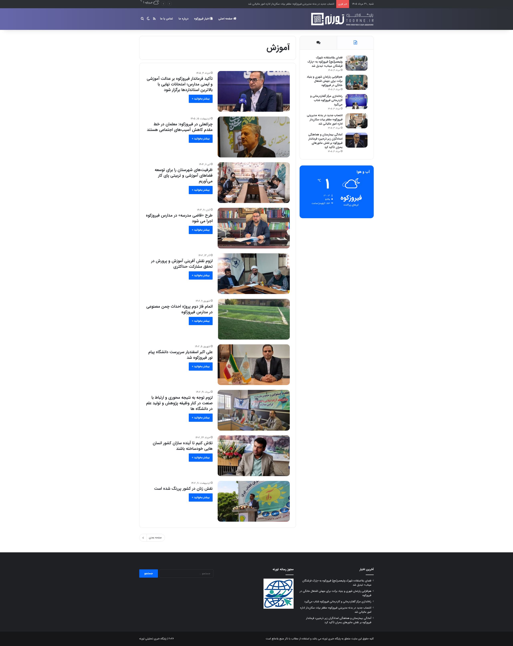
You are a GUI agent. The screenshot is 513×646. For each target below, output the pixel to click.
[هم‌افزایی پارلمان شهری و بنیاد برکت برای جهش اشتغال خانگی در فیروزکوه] (356, 82)
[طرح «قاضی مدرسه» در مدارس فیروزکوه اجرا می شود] (254, 228)
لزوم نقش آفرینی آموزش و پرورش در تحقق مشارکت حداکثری (182, 264)
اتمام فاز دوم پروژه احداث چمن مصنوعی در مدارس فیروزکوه (179, 309)
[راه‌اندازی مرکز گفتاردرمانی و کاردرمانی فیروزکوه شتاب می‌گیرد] (356, 101)
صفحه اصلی (225, 18)
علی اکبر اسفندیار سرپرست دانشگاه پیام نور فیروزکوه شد (180, 355)
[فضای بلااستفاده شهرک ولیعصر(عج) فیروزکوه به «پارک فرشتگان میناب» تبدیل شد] (356, 63)
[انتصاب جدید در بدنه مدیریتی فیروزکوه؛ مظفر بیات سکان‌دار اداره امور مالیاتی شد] (356, 120)
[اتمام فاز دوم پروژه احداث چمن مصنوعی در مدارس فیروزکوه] (254, 319)
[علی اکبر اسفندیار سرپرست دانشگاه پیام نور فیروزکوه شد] (254, 364)
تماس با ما (166, 18)
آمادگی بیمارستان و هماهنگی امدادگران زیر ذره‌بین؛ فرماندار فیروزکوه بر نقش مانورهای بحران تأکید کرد (325, 140)
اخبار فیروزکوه (202, 18)
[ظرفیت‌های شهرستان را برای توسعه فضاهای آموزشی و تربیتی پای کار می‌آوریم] (254, 182)
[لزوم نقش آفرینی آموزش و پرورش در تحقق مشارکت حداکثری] (254, 273)
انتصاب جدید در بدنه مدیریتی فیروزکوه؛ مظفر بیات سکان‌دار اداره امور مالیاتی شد (291, 4)
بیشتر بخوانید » (201, 98)
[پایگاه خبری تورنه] (342, 19)
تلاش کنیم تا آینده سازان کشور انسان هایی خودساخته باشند (183, 446)
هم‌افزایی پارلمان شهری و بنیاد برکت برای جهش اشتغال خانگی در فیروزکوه (324, 81)
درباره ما (183, 18)
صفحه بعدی (155, 537)
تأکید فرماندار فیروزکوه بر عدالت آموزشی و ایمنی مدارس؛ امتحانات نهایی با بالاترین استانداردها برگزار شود (180, 84)
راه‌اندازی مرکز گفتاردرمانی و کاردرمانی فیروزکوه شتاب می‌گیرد (326, 100)
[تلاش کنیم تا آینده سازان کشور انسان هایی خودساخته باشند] (254, 455)
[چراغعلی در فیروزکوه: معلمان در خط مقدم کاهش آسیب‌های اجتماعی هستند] (254, 137)
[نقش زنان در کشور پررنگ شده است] (254, 501)
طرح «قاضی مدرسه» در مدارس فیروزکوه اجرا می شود (179, 218)
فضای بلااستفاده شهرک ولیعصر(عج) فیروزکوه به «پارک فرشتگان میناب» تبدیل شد (324, 61)
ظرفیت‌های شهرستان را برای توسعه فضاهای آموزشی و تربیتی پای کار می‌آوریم (184, 175)
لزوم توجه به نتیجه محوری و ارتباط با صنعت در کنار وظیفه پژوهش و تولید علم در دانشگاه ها (179, 403)
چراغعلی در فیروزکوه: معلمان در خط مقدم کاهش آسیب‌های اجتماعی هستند (180, 127)
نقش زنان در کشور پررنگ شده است (183, 488)
